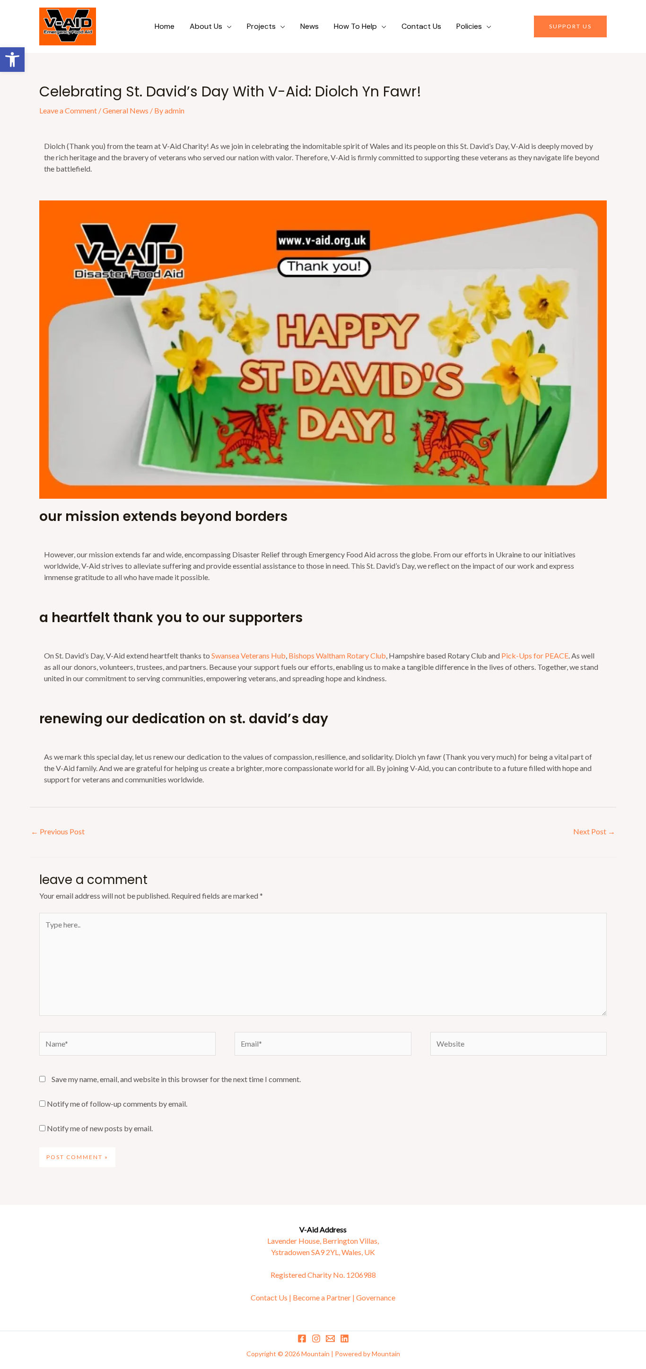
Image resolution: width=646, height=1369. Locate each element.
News (309, 26)
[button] (12, 59)
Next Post (594, 831)
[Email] (330, 1338)
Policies (469, 26)
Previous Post (58, 831)
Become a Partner (322, 1297)
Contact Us (421, 26)
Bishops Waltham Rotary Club (337, 655)
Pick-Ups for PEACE (534, 655)
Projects (261, 26)
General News (125, 110)
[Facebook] (301, 1338)
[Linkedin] (344, 1338)
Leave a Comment (68, 110)
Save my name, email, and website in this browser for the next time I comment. (176, 1078)
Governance (375, 1297)
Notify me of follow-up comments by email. (117, 1103)
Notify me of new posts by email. (100, 1128)
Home (165, 26)
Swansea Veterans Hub (248, 655)
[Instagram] (316, 1338)
